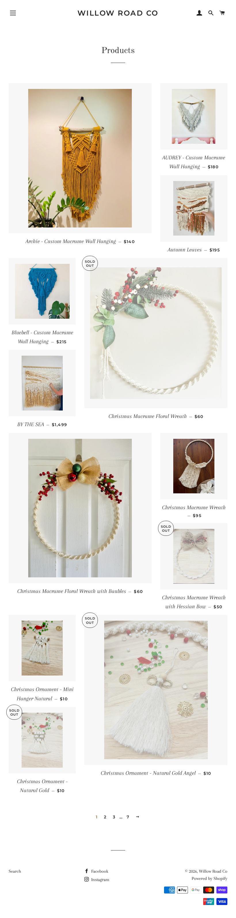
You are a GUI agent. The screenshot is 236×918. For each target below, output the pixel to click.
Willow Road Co (118, 13)
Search (15, 871)
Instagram (99, 879)
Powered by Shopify (209, 878)
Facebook (99, 871)
